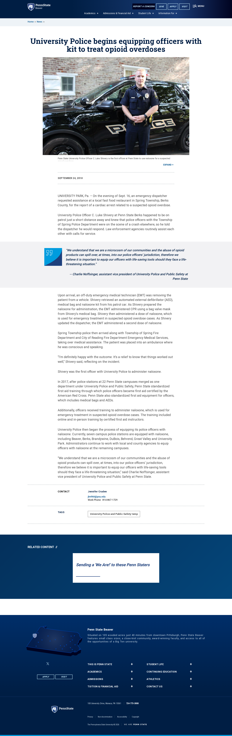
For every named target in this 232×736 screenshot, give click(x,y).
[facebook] (41, 664)
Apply (173, 6)
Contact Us (154, 686)
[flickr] (54, 664)
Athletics (153, 679)
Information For (166, 13)
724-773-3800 (132, 703)
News (39, 21)
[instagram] (68, 664)
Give (161, 6)
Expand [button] (167, 164)
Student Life (144, 13)
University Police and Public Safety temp (114, 514)
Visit (184, 6)
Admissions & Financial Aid (117, 13)
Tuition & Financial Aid (103, 686)
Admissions (95, 679)
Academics (90, 13)
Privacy (90, 717)
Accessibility (122, 717)
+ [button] (132, 664)
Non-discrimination (105, 717)
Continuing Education (162, 671)
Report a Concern (143, 6)
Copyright (135, 717)
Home (31, 21)
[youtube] (61, 664)
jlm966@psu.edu (97, 496)
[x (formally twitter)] (47, 664)
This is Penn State (100, 664)
